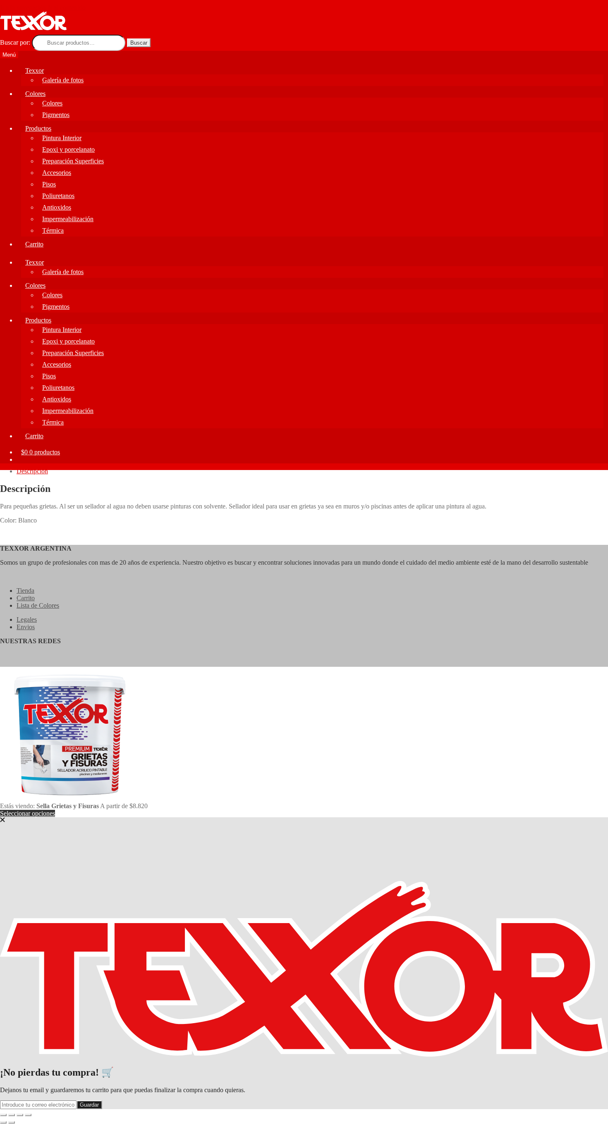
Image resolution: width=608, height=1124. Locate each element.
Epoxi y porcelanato (68, 341)
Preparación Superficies (73, 352)
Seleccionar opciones (27, 813)
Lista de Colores (38, 605)
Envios (26, 626)
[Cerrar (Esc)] (28, 1115)
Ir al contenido (67, 7)
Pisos (49, 375)
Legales (27, 619)
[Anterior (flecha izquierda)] (3, 1122)
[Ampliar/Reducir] (3, 1115)
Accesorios (56, 364)
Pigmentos (55, 306)
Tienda (25, 590)
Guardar (89, 1105)
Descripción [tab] (32, 471)
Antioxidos (56, 399)
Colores (35, 285)
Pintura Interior (61, 329)
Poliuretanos (58, 387)
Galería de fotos (63, 271)
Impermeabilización (67, 218)
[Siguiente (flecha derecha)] (11, 1122)
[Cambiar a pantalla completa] (11, 1115)
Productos (38, 320)
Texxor (34, 262)
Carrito (34, 244)
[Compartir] (20, 1115)
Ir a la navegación (23, 7)
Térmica (53, 230)
